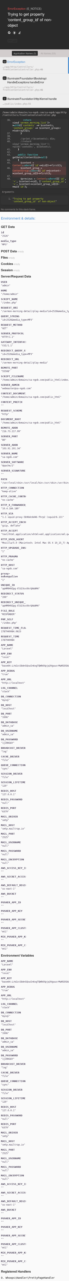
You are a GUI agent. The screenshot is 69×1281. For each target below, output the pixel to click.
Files (4, 257)
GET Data (8, 227)
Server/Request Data (16, 276)
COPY (12, 40)
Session (7, 270)
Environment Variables (17, 955)
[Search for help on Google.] (9, 32)
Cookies (7, 263)
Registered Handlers (16, 1271)
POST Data (9, 251)
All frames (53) (48, 53)
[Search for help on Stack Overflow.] (19, 32)
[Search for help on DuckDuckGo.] (14, 32)
